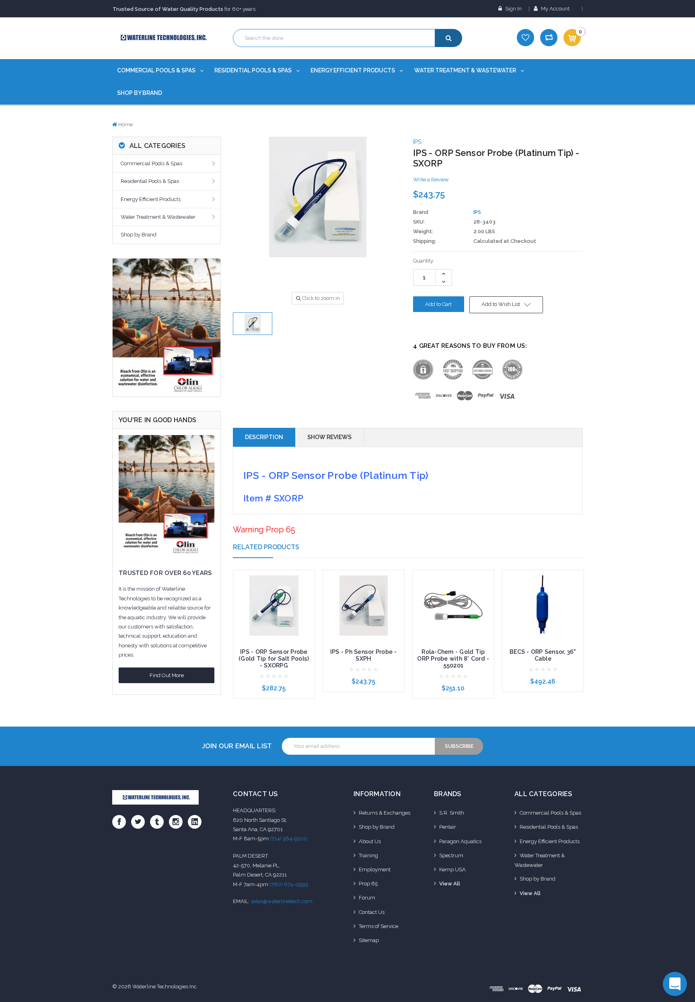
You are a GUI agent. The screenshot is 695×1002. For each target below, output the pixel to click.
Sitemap (369, 940)
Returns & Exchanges (384, 813)
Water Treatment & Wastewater (465, 70)
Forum (367, 898)
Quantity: (423, 261)
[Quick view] (274, 591)
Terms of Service (378, 926)
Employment (375, 869)
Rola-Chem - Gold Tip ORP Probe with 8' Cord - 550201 (453, 659)
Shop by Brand (139, 93)
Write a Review (431, 180)
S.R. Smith (451, 813)
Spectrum (451, 855)
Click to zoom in (320, 298)
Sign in (513, 9)
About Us (370, 841)
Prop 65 (368, 884)
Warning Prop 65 (264, 529)
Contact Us (372, 912)
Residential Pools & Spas (253, 70)
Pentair (447, 827)
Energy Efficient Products (353, 70)
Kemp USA (452, 869)
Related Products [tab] (266, 547)
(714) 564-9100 (288, 839)
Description (264, 437)
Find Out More (167, 675)
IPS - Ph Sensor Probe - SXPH (363, 655)
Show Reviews (329, 437)
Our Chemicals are (163, 9)
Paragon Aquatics (460, 841)
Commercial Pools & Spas (157, 70)
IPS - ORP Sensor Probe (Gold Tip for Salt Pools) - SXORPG (274, 659)
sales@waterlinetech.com (282, 901)
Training (368, 855)
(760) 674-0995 (288, 884)
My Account (555, 9)
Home (125, 124)
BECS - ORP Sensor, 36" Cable (543, 655)
